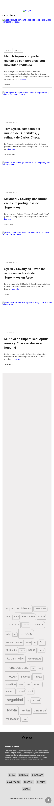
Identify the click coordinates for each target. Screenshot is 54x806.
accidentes (24, 608)
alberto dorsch (40, 609)
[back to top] (48, 800)
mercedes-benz (18, 667)
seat (30, 691)
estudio (26, 634)
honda (31, 650)
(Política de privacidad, (31, 750)
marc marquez (34, 659)
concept (25, 625)
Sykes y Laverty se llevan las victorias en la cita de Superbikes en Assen (24, 273)
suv (28, 700)
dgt (15, 634)
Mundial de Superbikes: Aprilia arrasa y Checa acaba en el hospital (26, 343)
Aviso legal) (41, 750)
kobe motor (15, 658)
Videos (18, 50)
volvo (25, 719)
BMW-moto (28, 616)
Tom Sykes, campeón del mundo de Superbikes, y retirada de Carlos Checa (22, 133)
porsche (10, 691)
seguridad (15, 700)
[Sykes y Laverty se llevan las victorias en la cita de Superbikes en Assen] (27, 245)
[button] (27, 405)
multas (38, 676)
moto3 (39, 668)
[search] (50, 3)
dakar (8, 634)
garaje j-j (22, 650)
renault (21, 691)
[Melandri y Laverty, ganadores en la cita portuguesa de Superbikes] (27, 175)
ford (42, 642)
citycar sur (13, 624)
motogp (12, 676)
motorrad (25, 676)
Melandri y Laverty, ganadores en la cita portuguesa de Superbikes (25, 203)
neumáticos (11, 684)
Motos (8, 50)
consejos (38, 624)
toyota (12, 710)
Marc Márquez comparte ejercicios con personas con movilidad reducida (24, 61)
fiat (35, 642)
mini (33, 668)
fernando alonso (14, 642)
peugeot (38, 684)
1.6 (7, 609)
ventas (25, 710)
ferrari (28, 642)
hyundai (41, 650)
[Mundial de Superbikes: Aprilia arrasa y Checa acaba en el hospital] (27, 315)
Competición (11, 123)
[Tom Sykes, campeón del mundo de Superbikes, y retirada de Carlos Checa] (27, 105)
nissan (21, 684)
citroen (41, 617)
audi (8, 616)
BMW (16, 617)
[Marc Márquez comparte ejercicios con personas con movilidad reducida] (27, 32)
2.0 (12, 609)
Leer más (23, 79)
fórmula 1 (11, 649)
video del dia (40, 711)
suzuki (36, 700)
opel (29, 684)
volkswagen (12, 719)
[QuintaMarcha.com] (27, 4)
